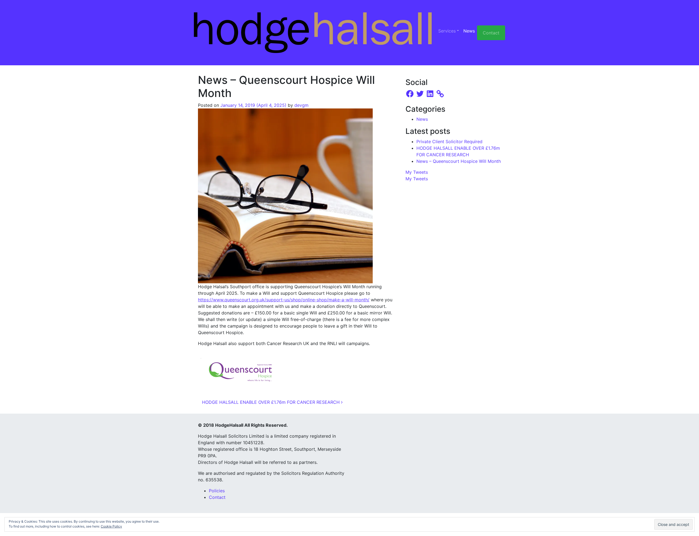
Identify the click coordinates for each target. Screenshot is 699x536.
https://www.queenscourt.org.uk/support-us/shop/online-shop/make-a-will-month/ (283, 299)
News (469, 31)
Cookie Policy (111, 526)
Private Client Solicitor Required (449, 141)
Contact (491, 33)
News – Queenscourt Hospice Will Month (458, 161)
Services (447, 31)
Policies (217, 490)
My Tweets (416, 172)
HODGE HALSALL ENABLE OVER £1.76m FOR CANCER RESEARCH (271, 402)
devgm (301, 105)
